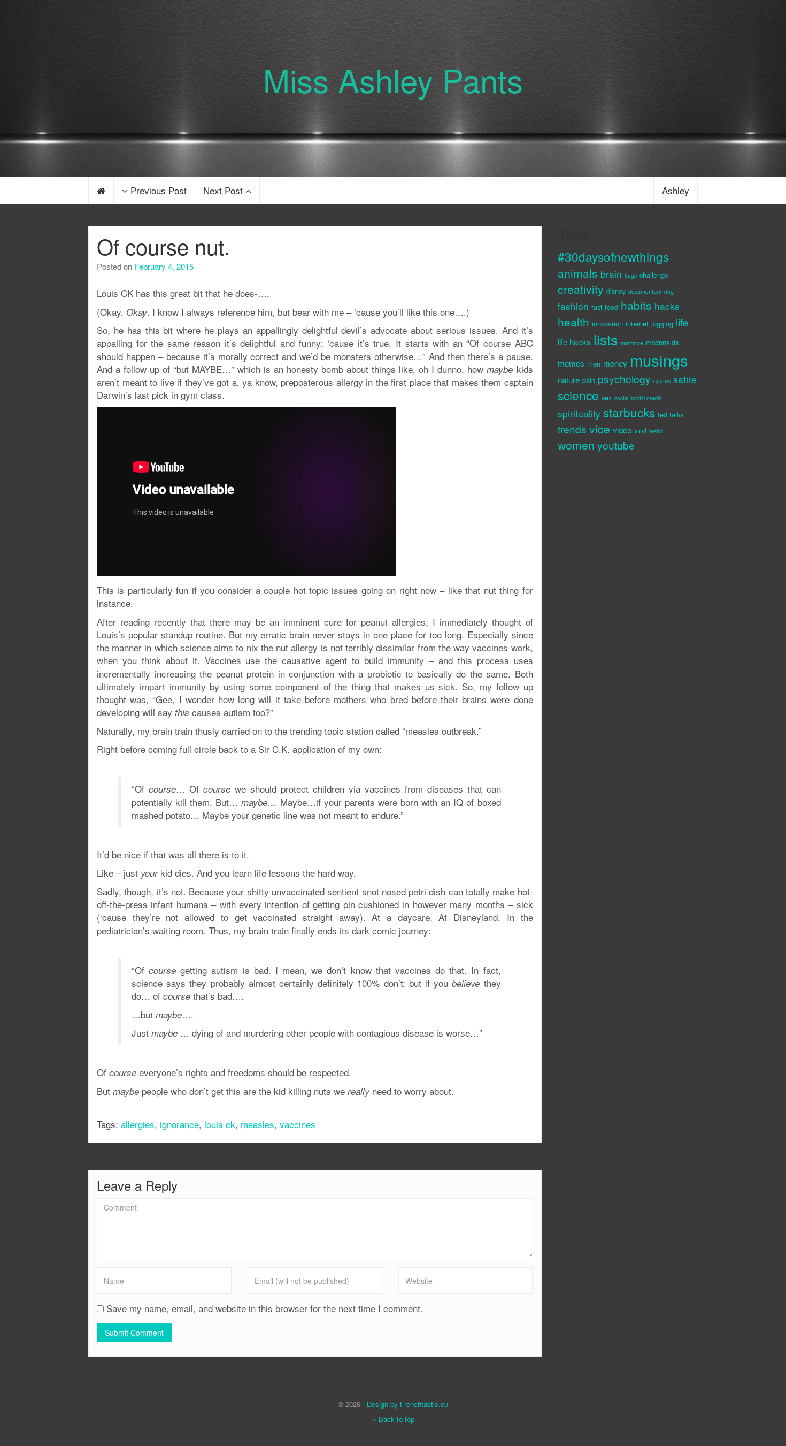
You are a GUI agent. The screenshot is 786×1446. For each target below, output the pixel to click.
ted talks (670, 414)
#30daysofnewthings (613, 256)
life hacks (574, 341)
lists (606, 339)
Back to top (395, 1419)
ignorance (179, 1124)
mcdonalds (662, 342)
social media (646, 398)
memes (571, 363)
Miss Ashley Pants (393, 79)
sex (607, 397)
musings (659, 359)
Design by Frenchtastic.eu (407, 1404)
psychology (624, 378)
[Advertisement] (600, 640)
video (622, 430)
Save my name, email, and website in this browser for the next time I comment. (264, 1308)
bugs (631, 275)
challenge (653, 275)
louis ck (219, 1124)
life (682, 322)
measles (257, 1124)
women (576, 445)
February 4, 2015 (164, 266)
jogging (662, 323)
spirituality (579, 413)
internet (637, 323)
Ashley (675, 190)
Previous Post (157, 190)
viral (640, 430)
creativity (581, 289)
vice (599, 429)
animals (578, 273)
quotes (662, 381)
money (615, 363)
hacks (667, 306)
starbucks (629, 412)
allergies (138, 1124)
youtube (616, 445)
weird (656, 431)
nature (569, 379)
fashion (573, 306)
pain (588, 380)
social (621, 398)
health (573, 322)
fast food (604, 307)
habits (636, 305)
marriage (631, 343)
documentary (644, 291)
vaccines (297, 1124)
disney (616, 291)
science (578, 395)
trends (572, 429)
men (593, 364)
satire (685, 379)
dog (669, 291)
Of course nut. (163, 246)
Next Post (224, 190)
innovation (607, 323)
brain (611, 273)
